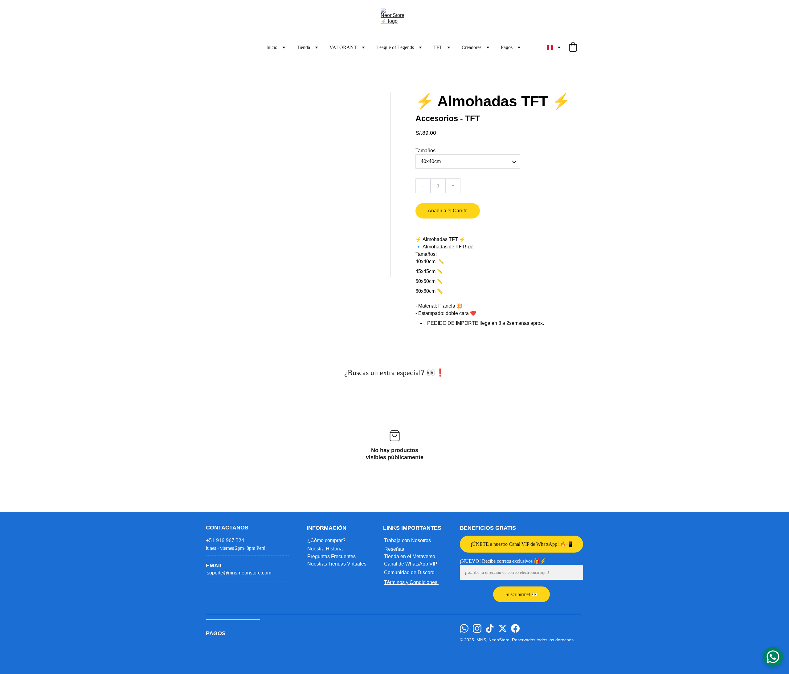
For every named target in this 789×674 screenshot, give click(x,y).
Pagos (507, 47)
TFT (437, 47)
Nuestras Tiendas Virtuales (336, 563)
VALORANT (343, 47)
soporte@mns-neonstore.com (239, 572)
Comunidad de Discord (409, 572)
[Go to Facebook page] (515, 628)
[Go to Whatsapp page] (464, 628)
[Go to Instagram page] (477, 628)
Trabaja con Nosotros (407, 540)
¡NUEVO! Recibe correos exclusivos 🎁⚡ (503, 561)
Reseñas (394, 549)
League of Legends (395, 47)
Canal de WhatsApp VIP (410, 563)
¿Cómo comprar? (326, 540)
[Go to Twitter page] (502, 628)
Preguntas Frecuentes (331, 556)
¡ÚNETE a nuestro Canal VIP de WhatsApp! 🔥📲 (521, 544)
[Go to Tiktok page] (489, 628)
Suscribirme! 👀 (521, 594)
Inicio (271, 47)
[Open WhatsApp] (773, 657)
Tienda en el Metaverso (409, 556)
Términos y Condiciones (411, 582)
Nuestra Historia (325, 548)
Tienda (303, 47)
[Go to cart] (573, 47)
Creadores (471, 47)
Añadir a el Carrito (448, 210)
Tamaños (425, 150)
